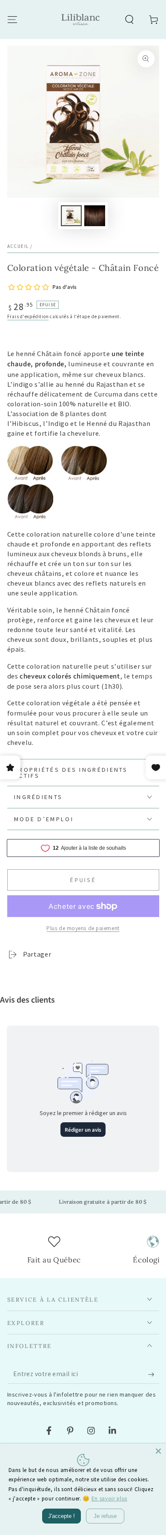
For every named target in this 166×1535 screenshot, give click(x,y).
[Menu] (12, 19)
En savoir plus (109, 1498)
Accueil (18, 246)
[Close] (158, 1451)
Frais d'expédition (28, 316)
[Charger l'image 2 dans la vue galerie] (94, 215)
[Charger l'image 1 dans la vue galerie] (71, 215)
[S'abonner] (153, 1374)
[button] (129, 19)
